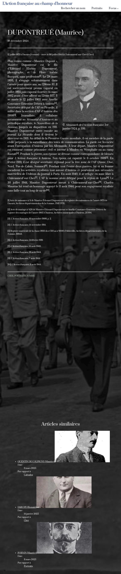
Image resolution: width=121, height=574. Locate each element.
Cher (10, 276)
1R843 (19, 234)
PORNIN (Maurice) (27, 552)
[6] (9, 240)
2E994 (88, 212)
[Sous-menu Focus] (117, 8)
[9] (9, 258)
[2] (9, 209)
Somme (31, 276)
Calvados (28, 474)
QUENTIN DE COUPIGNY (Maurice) (36, 461)
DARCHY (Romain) (27, 507)
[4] (9, 224)
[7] (9, 246)
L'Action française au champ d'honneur (37, 3)
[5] (9, 231)
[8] (9, 252)
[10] (9, 264)
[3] (9, 218)
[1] (8, 200)
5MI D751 (59, 203)
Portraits (20, 276)
